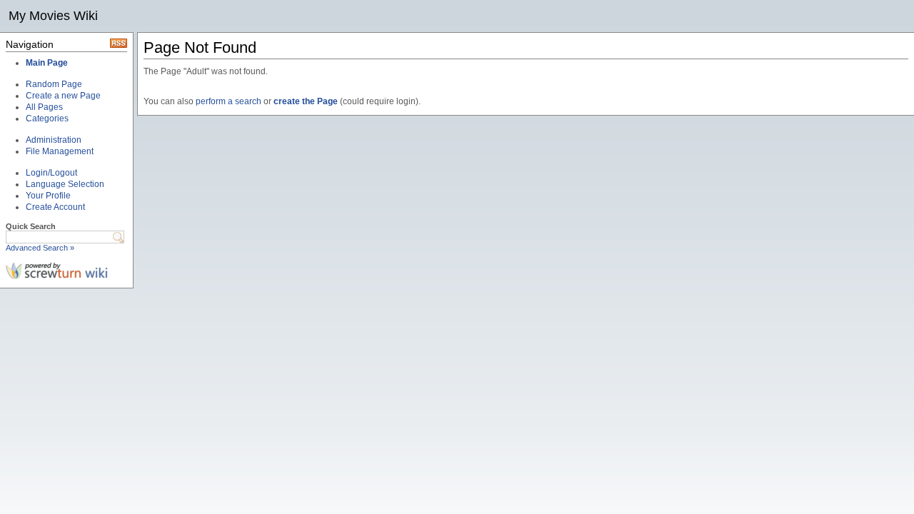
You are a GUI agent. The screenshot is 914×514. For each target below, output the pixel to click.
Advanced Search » (40, 247)
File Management (60, 151)
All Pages (44, 107)
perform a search (228, 101)
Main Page (47, 63)
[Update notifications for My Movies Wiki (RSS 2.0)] (118, 45)
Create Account (55, 207)
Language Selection (65, 184)
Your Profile (48, 196)
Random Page (54, 84)
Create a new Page (63, 96)
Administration (53, 140)
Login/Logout (51, 173)
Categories (47, 119)
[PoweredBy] (57, 276)
